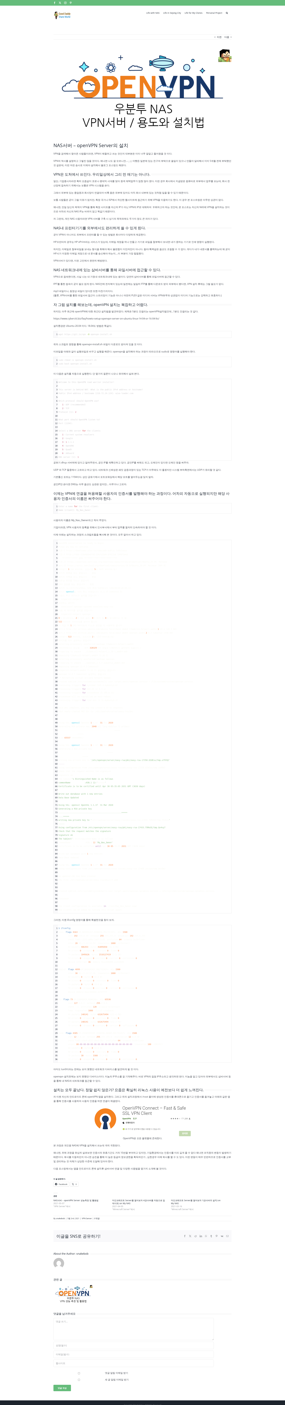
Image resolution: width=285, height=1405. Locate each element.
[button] (227, 13)
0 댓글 (97, 1218)
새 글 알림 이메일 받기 (117, 1379)
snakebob (60, 1218)
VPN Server (87, 1218)
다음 (226, 37)
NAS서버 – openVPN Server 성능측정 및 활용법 (75, 1200)
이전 (219, 37)
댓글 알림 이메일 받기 (116, 1373)
